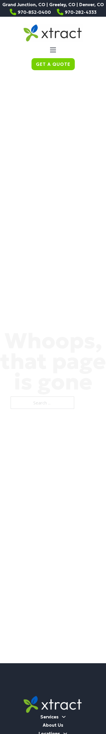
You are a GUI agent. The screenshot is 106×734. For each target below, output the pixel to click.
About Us (53, 725)
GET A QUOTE (53, 64)
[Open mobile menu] (53, 50)
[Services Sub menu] (64, 717)
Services (49, 717)
